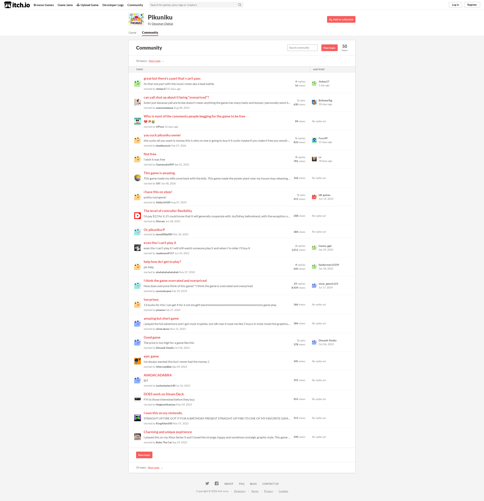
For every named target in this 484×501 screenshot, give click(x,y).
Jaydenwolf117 (165, 253)
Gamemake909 (165, 164)
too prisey (151, 299)
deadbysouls (163, 145)
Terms (254, 491)
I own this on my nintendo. (163, 413)
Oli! (158, 183)
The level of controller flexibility (168, 211)
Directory (240, 491)
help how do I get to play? (162, 261)
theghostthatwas (165, 404)
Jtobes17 (161, 88)
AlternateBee (163, 366)
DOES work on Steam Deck (164, 394)
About (228, 483)
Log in (455, 4)
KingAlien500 (164, 423)
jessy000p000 (164, 234)
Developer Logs (113, 5)
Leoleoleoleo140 (165, 385)
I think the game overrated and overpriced (175, 280)
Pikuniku (160, 17)
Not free (150, 154)
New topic (329, 47)
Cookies (283, 491)
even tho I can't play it (160, 243)
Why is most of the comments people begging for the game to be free (194, 116)
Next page (155, 60)
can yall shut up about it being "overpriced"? (176, 97)
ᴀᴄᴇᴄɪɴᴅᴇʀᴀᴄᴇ (164, 107)
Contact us (270, 483)
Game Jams (65, 5)
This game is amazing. (159, 173)
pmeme (160, 309)
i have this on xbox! (158, 192)
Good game (152, 337)
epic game (151, 356)
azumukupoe (163, 291)
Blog (253, 483)
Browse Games (44, 5)
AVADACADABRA (158, 375)
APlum (160, 126)
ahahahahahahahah (167, 272)
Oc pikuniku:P (154, 230)
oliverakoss (162, 328)
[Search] (239, 5)
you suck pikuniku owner (162, 135)
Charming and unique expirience (168, 432)
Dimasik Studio (165, 347)
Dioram (160, 221)
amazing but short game (161, 318)
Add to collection (343, 19)
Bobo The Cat (164, 442)
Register (472, 4)
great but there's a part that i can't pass (172, 78)
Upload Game (90, 5)
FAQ (241, 483)
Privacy (268, 491)
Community (135, 5)
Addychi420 (163, 202)
